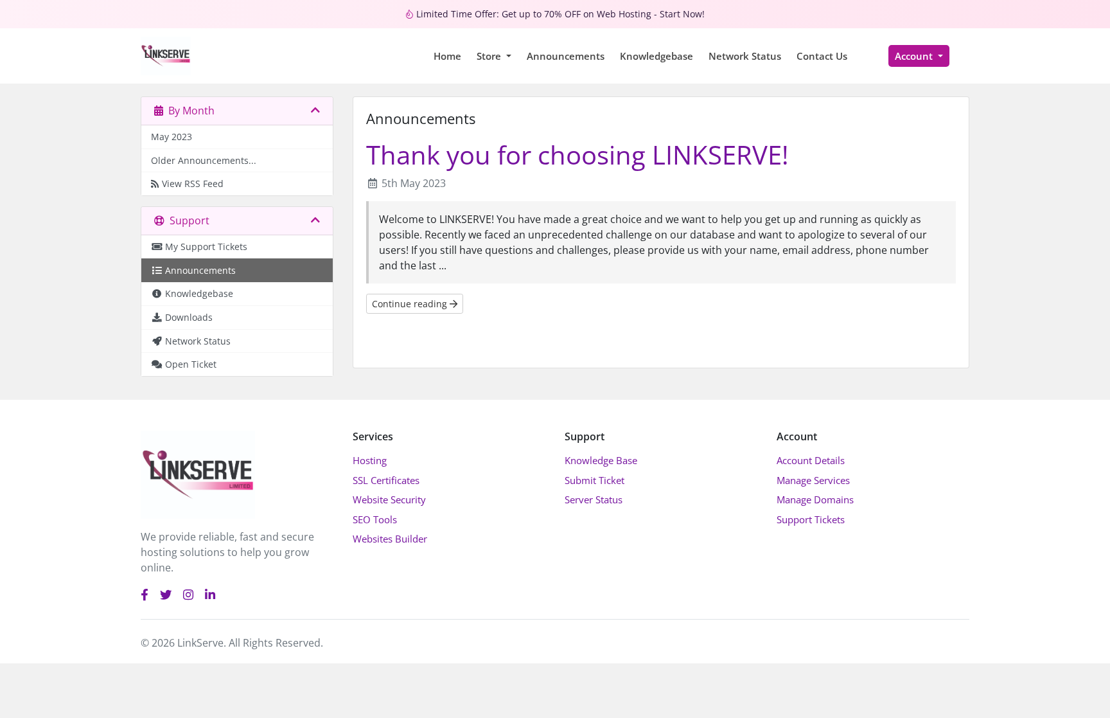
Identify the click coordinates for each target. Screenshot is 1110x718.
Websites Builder (390, 538)
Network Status (745, 55)
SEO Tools (375, 519)
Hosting (370, 460)
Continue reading (411, 304)
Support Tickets (811, 519)
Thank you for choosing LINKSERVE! (577, 154)
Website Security (389, 499)
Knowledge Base (601, 460)
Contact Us (822, 55)
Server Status (593, 499)
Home (447, 55)
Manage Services (813, 480)
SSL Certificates (386, 480)
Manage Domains (815, 499)
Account (915, 55)
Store (490, 55)
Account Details (811, 460)
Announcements (565, 55)
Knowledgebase (656, 55)
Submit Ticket (594, 480)
